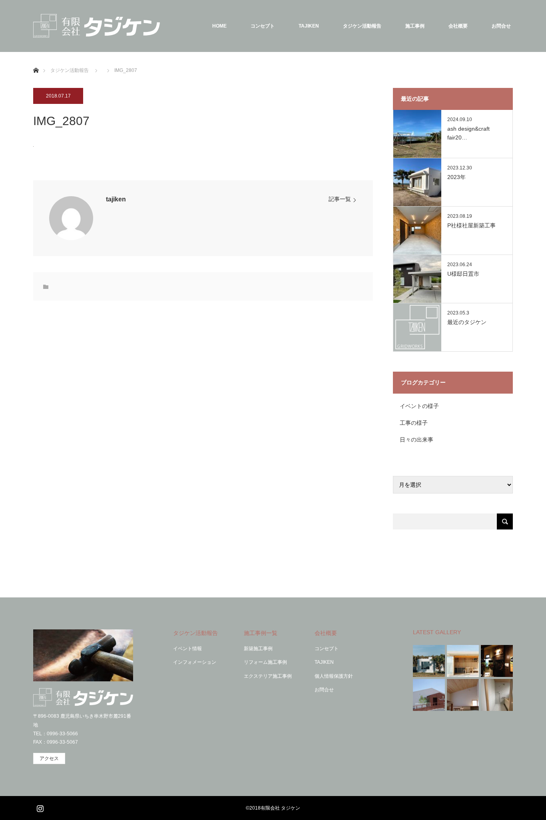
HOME (219, 26)
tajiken (116, 199)
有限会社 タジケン (280, 808)
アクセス (49, 758)
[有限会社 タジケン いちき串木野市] (96, 26)
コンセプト (263, 26)
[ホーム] (35, 61)
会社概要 (458, 26)
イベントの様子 (419, 406)
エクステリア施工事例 (268, 676)
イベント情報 (187, 648)
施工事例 (414, 26)
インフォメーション (194, 662)
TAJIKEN (309, 26)
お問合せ (501, 26)
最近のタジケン (466, 322)
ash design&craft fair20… (468, 133)
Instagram (39, 807)
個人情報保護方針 (334, 676)
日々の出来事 (416, 439)
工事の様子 (414, 423)
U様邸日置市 (463, 274)
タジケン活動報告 (362, 26)
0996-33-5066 (62, 733)
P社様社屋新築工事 (471, 225)
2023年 (456, 177)
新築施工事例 (258, 648)
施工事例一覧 (260, 633)
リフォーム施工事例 (265, 662)
